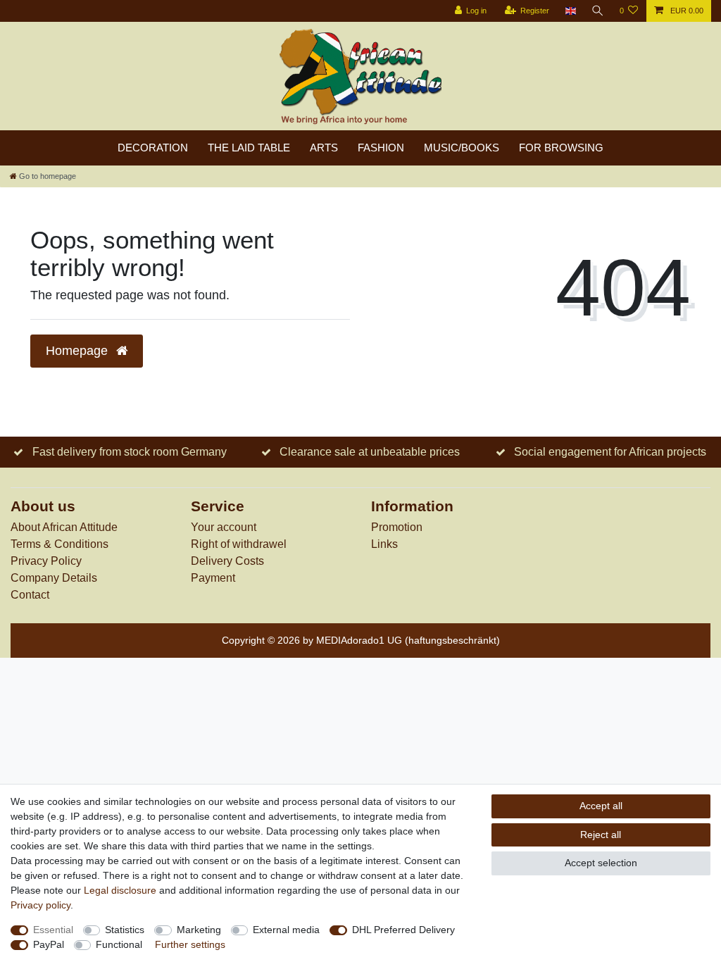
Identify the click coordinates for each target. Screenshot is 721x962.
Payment (213, 578)
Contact (30, 595)
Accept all (600, 805)
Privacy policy (40, 905)
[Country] (570, 11)
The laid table (249, 148)
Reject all (600, 834)
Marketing (199, 929)
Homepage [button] (78, 351)
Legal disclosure (120, 890)
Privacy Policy (46, 561)
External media (286, 929)
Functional (119, 944)
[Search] (598, 11)
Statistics (124, 929)
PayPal (48, 944)
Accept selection (601, 862)
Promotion (396, 527)
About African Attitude (64, 527)
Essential (53, 929)
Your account (223, 527)
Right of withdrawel (239, 544)
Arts (324, 148)
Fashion (381, 148)
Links (384, 544)
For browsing (561, 148)
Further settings (190, 944)
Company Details (54, 578)
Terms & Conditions (59, 544)
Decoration (153, 148)
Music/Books (461, 148)
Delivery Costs (227, 561)
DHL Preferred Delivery (403, 929)
